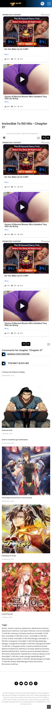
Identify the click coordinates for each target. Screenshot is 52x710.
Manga (5, 643)
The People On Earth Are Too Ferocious (17, 498)
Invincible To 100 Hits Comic (17, 636)
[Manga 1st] (14, 3)
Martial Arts (16, 654)
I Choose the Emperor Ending (13, 372)
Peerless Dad (7, 430)
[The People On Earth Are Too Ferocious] (26, 471)
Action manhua (14, 628)
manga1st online (18, 646)
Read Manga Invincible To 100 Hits (16, 659)
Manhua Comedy (26, 649)
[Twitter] (21, 683)
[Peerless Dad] (26, 403)
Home (9, 133)
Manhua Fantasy (42, 649)
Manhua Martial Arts (10, 651)
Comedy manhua (27, 631)
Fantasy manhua (26, 633)
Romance (38, 661)
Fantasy (14, 633)
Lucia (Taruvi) (7, 614)
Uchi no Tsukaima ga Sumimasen (15, 440)
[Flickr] (31, 683)
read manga (24, 656)
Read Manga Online (25, 661)
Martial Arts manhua (30, 654)
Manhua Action (40, 646)
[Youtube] (26, 683)
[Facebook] (16, 683)
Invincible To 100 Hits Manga (25, 638)
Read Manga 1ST (38, 656)
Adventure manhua (40, 628)
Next (48, 138)
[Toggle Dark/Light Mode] (4, 137)
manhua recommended (30, 651)
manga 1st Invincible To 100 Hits (22, 643)
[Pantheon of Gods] (26, 529)
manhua (30, 646)
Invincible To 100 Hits (20, 133)
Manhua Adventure (10, 649)
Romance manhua (10, 664)
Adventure (26, 628)
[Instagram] (35, 683)
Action (4, 628)
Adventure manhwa (10, 631)
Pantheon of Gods (9, 556)
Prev (43, 138)
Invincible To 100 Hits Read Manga (32, 641)
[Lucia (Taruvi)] (26, 587)
